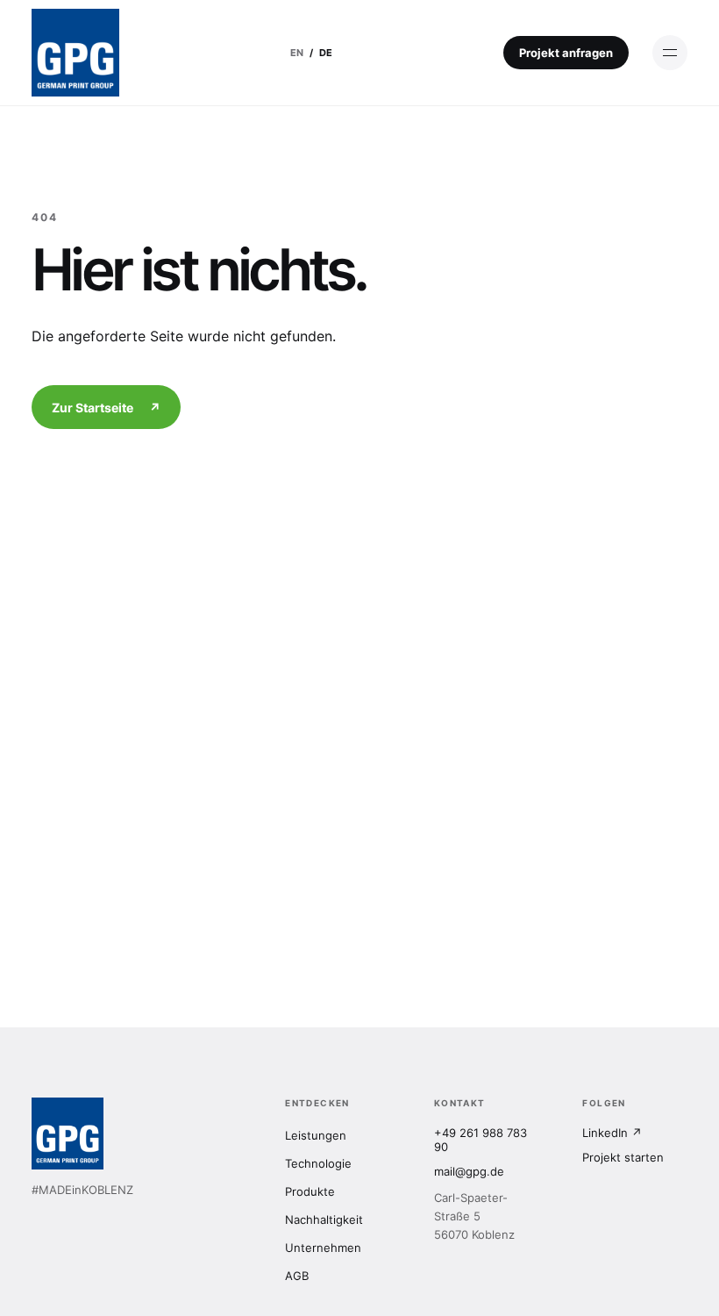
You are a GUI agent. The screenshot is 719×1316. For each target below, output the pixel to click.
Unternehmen (323, 1248)
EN (296, 52)
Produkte (310, 1191)
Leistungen (315, 1135)
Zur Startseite (106, 407)
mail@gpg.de (469, 1171)
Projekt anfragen (566, 53)
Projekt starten (623, 1157)
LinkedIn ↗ (612, 1133)
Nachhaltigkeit (324, 1219)
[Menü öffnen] (669, 52)
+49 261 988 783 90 (480, 1140)
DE (325, 52)
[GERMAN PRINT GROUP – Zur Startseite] (75, 53)
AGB (297, 1276)
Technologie (318, 1163)
